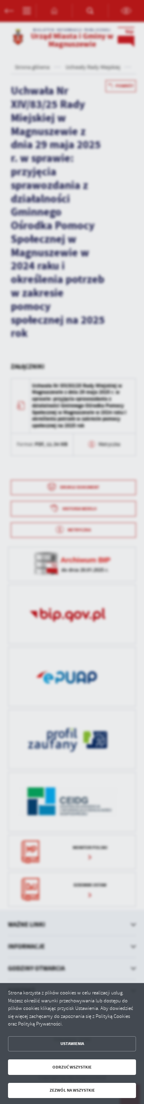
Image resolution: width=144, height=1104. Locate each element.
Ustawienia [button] (72, 1044)
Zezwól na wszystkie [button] (72, 1090)
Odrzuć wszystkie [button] (72, 1067)
